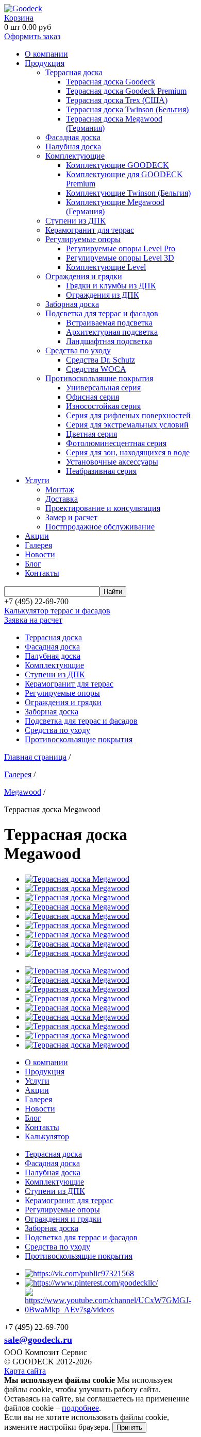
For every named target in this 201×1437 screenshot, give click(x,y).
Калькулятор (47, 1136)
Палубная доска (73, 146)
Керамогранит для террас (89, 230)
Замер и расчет (71, 517)
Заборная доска (72, 304)
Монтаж (59, 489)
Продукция (44, 63)
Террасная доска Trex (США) (116, 100)
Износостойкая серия (103, 406)
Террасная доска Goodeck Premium (126, 91)
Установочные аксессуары (112, 461)
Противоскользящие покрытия (99, 378)
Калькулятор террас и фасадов (57, 610)
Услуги (37, 480)
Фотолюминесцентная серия (116, 443)
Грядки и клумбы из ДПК (111, 285)
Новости (40, 554)
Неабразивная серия (101, 471)
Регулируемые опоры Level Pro (120, 248)
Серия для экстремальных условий (127, 424)
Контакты (42, 573)
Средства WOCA (96, 369)
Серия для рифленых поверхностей (128, 415)
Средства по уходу (78, 350)
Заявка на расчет (33, 619)
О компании (46, 53)
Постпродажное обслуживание (100, 526)
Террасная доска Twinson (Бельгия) (127, 109)
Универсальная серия (103, 387)
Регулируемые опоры (83, 239)
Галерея (38, 545)
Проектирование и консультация (102, 508)
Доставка (61, 498)
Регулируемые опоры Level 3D (120, 257)
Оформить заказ (32, 36)
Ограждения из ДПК (102, 294)
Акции (37, 536)
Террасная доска (74, 72)
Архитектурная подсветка (112, 332)
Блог (33, 563)
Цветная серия (91, 434)
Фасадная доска (72, 137)
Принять (129, 1427)
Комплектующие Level (106, 267)
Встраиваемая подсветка (109, 322)
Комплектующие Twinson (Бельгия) (128, 193)
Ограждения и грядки (83, 276)
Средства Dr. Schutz (100, 359)
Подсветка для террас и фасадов (101, 313)
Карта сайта (25, 1370)
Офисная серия (92, 396)
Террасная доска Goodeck (110, 81)
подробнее (80, 1408)
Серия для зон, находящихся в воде (128, 452)
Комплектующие (75, 155)
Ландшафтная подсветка (109, 341)
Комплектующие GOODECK (117, 165)
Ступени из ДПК (75, 220)
